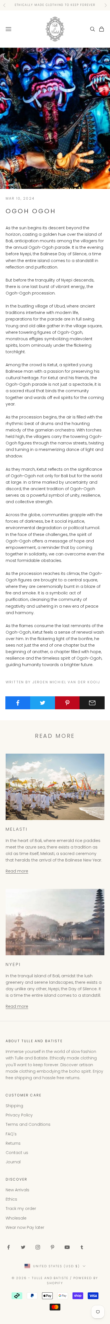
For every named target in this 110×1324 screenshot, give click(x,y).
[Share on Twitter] (42, 703)
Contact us (17, 1152)
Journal (13, 1162)
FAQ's (11, 1134)
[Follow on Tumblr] (82, 1247)
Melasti (17, 829)
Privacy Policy (19, 1115)
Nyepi (13, 964)
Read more (17, 871)
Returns (13, 1143)
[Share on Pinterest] (67, 703)
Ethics (11, 1199)
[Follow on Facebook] (8, 1247)
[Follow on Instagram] (38, 1247)
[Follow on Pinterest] (52, 1247)
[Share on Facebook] (18, 703)
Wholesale (16, 1218)
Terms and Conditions (28, 1124)
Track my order (21, 1208)
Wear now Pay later (25, 1227)
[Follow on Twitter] (23, 1247)
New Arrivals (17, 1190)
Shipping (14, 1106)
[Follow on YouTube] (67, 1247)
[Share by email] (92, 703)
